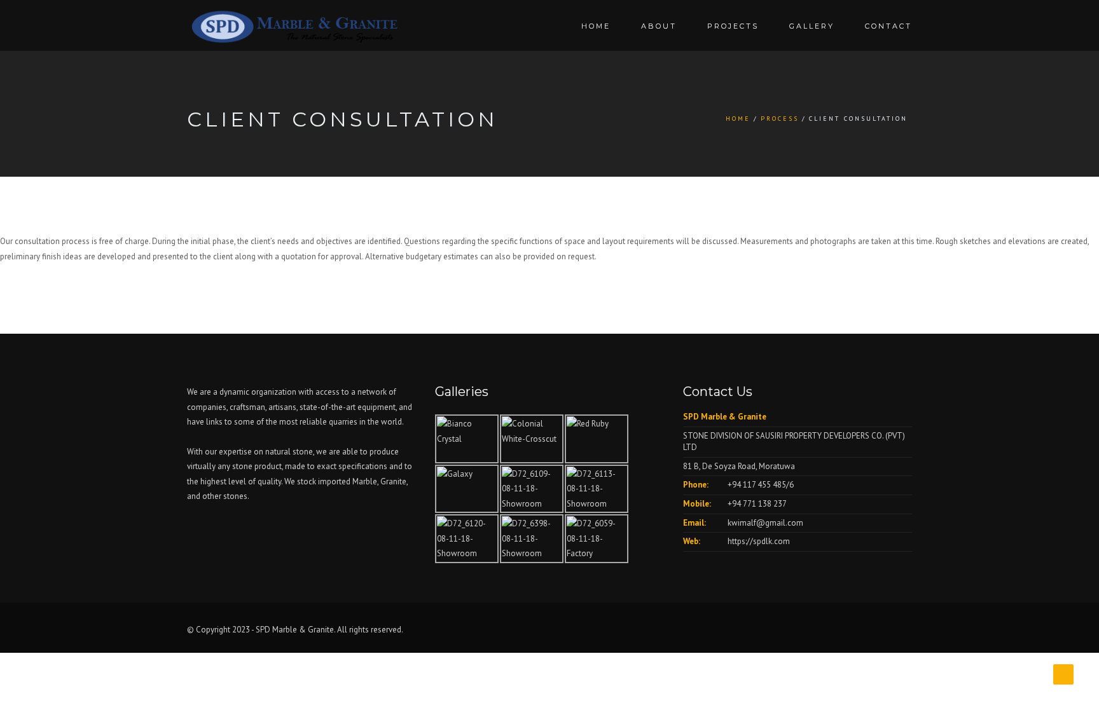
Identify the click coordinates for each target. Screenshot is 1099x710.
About (659, 26)
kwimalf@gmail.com (765, 522)
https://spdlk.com (759, 541)
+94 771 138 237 (757, 503)
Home (596, 26)
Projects (733, 26)
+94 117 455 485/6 (761, 484)
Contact (888, 26)
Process (780, 118)
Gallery (811, 26)
